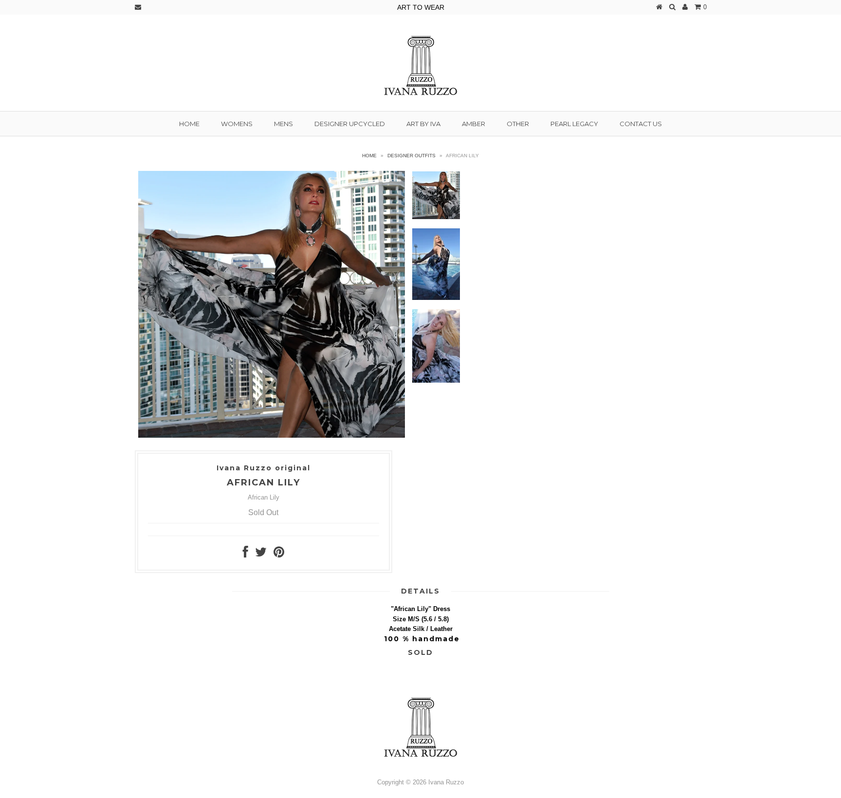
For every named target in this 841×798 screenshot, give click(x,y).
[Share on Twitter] (261, 554)
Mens (283, 124)
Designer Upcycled (349, 124)
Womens (237, 124)
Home (189, 124)
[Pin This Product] (279, 554)
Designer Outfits (411, 155)
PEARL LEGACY (574, 124)
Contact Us (641, 124)
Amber (473, 124)
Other (518, 124)
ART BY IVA (423, 124)
